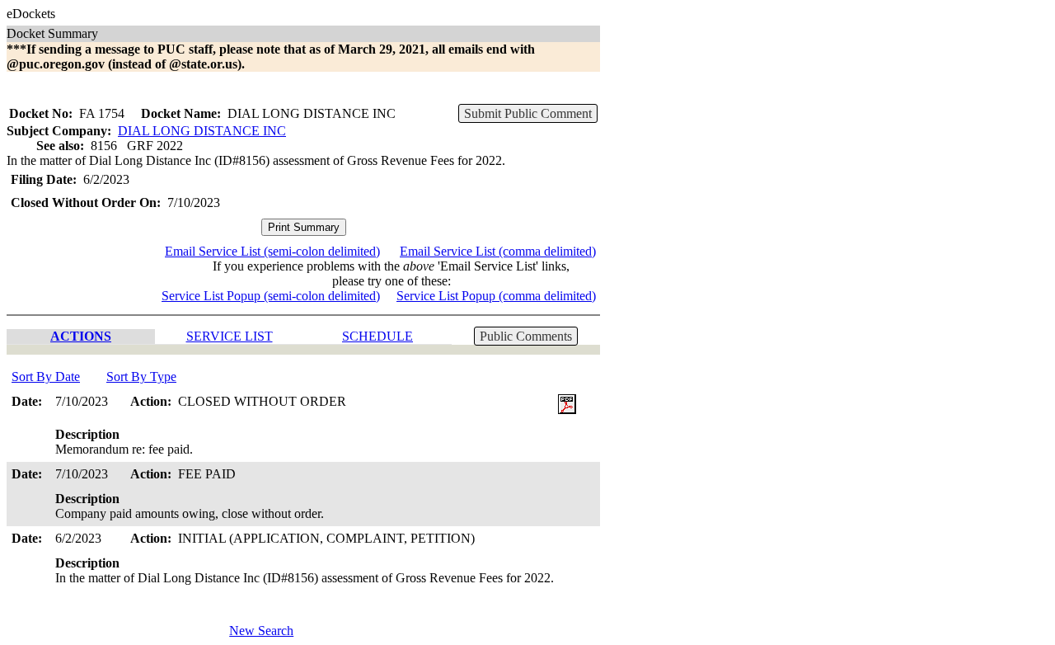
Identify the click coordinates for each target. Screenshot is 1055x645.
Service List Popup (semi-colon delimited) (271, 296)
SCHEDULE (377, 336)
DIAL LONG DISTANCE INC (202, 131)
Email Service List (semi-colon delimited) (272, 251)
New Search (261, 631)
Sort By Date (46, 377)
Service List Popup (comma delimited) (496, 296)
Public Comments (526, 336)
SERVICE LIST (229, 336)
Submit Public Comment (528, 113)
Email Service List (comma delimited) (498, 251)
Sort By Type (141, 377)
